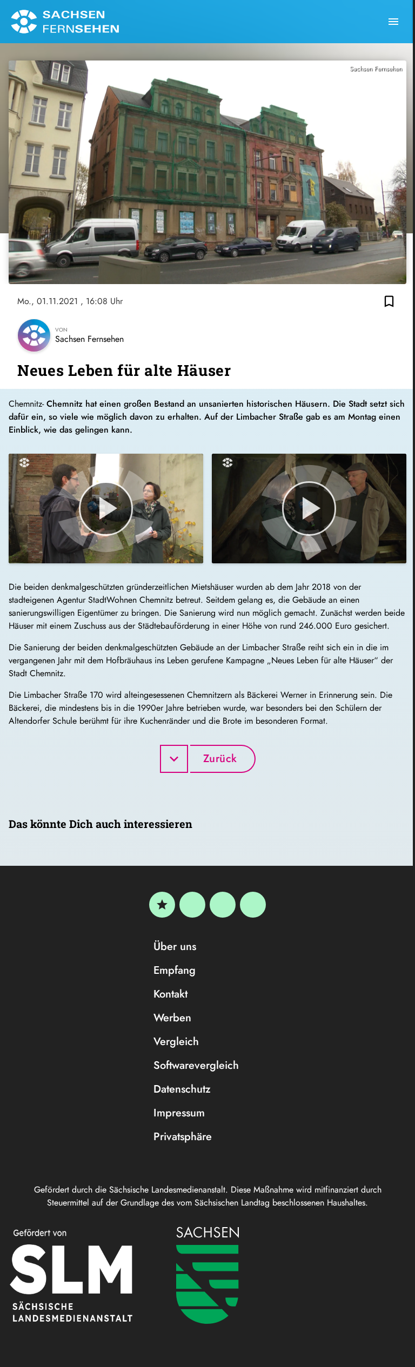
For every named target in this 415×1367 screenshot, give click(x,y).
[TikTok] (253, 905)
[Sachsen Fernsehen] (65, 21)
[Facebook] (192, 905)
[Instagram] (223, 905)
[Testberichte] (162, 905)
